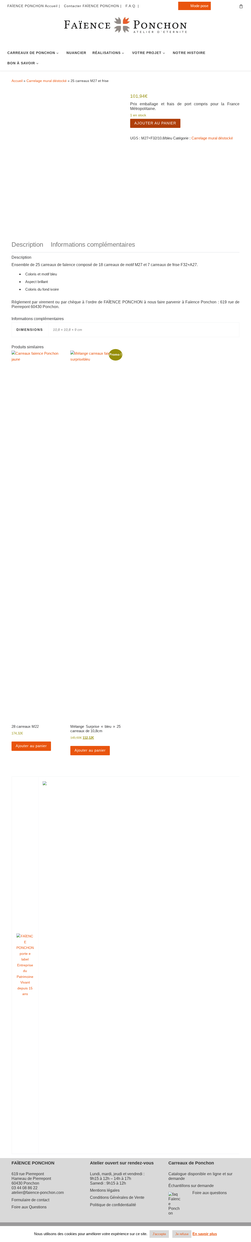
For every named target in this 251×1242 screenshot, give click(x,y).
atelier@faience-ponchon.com (38, 1192)
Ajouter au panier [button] (31, 746)
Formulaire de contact (30, 1200)
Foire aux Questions (29, 1207)
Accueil (17, 81)
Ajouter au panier (155, 123)
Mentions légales (105, 1190)
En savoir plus (204, 1234)
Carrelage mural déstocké (46, 81)
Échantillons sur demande (191, 1186)
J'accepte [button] (159, 1234)
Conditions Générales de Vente (117, 1197)
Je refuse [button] (181, 1234)
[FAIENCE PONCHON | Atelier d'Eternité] (125, 30)
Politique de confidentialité (113, 1205)
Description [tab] (27, 244)
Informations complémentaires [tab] (93, 244)
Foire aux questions (209, 1193)
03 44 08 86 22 (25, 1188)
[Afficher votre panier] (241, 6)
